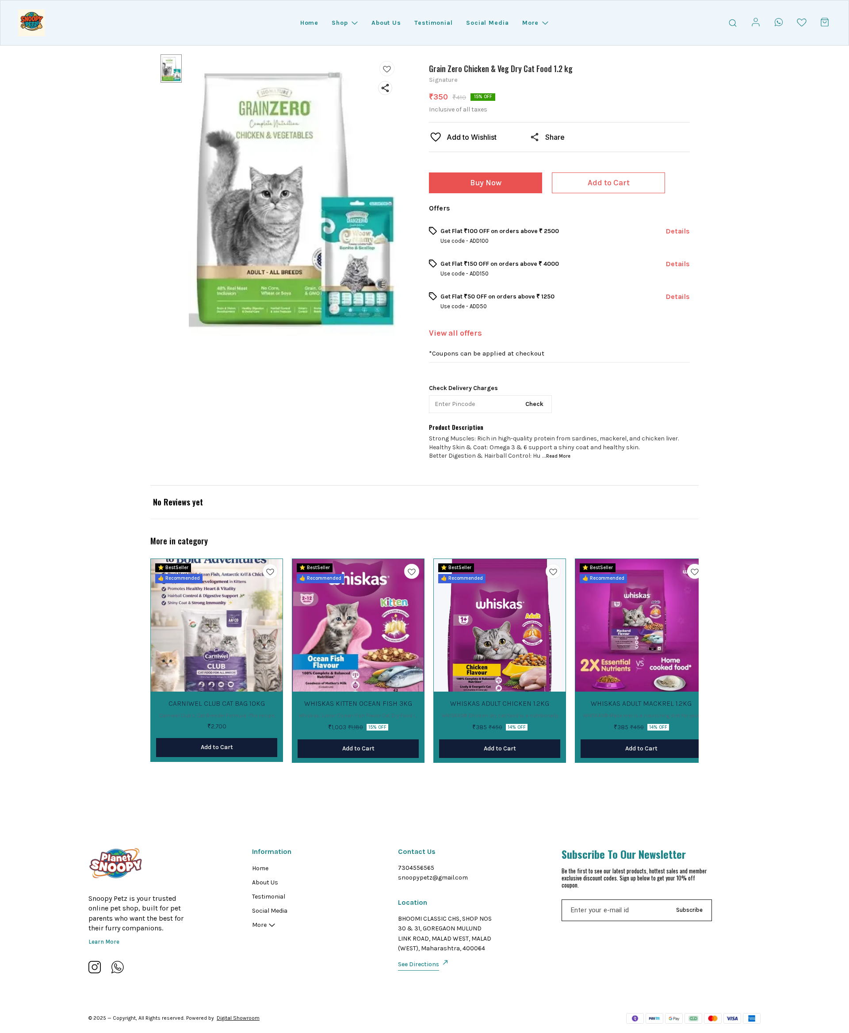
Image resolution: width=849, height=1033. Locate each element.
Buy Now (485, 182)
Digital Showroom (238, 1018)
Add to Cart (609, 182)
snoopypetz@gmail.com (433, 877)
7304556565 (416, 868)
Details (677, 231)
